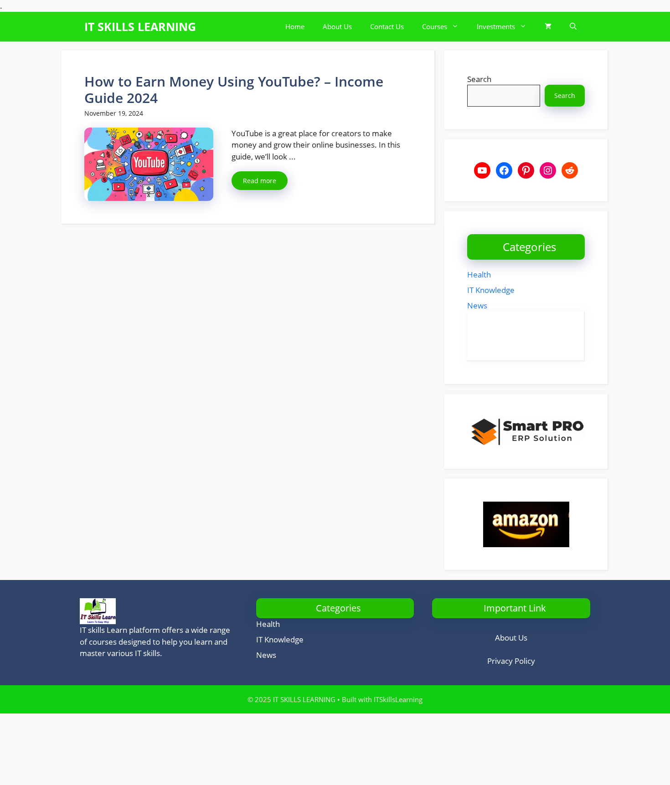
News (477, 305)
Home (294, 26)
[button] (573, 26)
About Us (337, 26)
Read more (259, 180)
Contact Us (387, 26)
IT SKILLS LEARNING (140, 26)
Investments (496, 26)
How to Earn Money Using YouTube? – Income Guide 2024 (233, 89)
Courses (434, 26)
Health (479, 274)
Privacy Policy (511, 661)
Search (479, 79)
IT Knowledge (491, 290)
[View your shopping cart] (548, 26)
